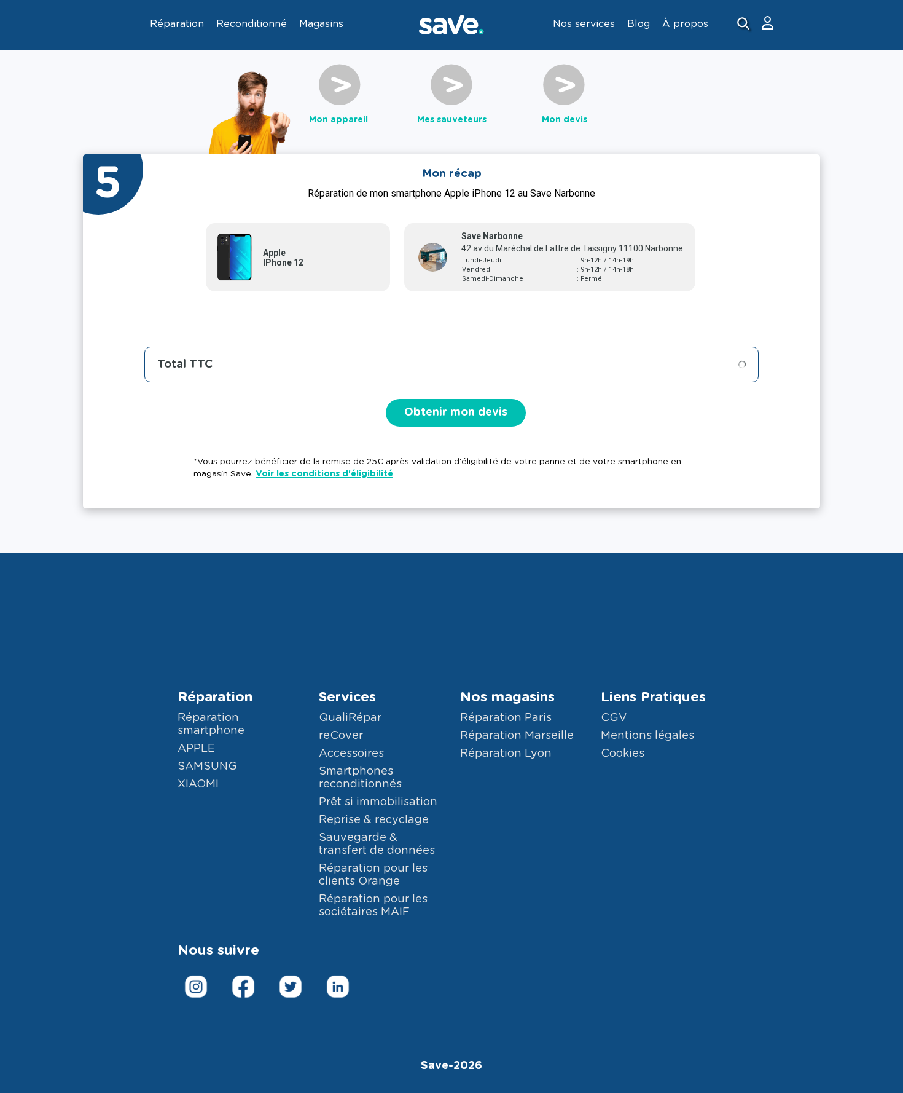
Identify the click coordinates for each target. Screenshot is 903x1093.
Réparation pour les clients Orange (373, 875)
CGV (614, 718)
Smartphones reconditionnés (360, 778)
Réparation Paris (506, 718)
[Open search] (745, 25)
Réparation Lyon (506, 753)
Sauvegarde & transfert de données (377, 844)
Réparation (215, 697)
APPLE (196, 748)
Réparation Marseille (517, 735)
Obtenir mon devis (455, 412)
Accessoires (351, 753)
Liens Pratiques (653, 697)
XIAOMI (198, 784)
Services (347, 697)
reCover (341, 735)
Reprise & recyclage (374, 820)
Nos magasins (507, 697)
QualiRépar (350, 718)
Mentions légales (647, 735)
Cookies (622, 753)
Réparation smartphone (211, 724)
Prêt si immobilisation (378, 802)
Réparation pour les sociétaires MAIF (373, 906)
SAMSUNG (207, 766)
